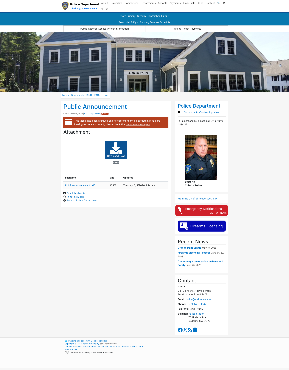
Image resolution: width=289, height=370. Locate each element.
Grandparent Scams (189, 247)
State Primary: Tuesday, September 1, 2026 (144, 15)
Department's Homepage (138, 124)
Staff (89, 95)
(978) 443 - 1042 (196, 304)
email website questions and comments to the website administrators (110, 346)
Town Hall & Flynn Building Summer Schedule (144, 22)
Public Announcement (95, 106)
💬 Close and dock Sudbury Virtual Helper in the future (90, 352)
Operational (192, 355)
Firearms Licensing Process (194, 252)
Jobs (200, 3)
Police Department (92, 114)
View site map (71, 349)
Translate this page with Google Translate (86, 341)
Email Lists (189, 3)
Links (105, 95)
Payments (175, 3)
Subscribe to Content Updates (201, 112)
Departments (148, 3)
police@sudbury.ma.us (198, 299)
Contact (210, 3)
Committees (131, 3)
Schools (162, 3)
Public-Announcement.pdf (80, 185)
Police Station (196, 313)
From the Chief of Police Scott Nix (197, 198)
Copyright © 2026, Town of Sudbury (82, 343)
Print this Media (75, 196)
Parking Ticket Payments (187, 28)
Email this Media (76, 193)
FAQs (97, 95)
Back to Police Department (82, 200)
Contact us (70, 346)
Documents (77, 95)
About (104, 3)
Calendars (116, 3)
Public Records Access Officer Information (104, 28)
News (65, 95)
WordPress (187, 341)
